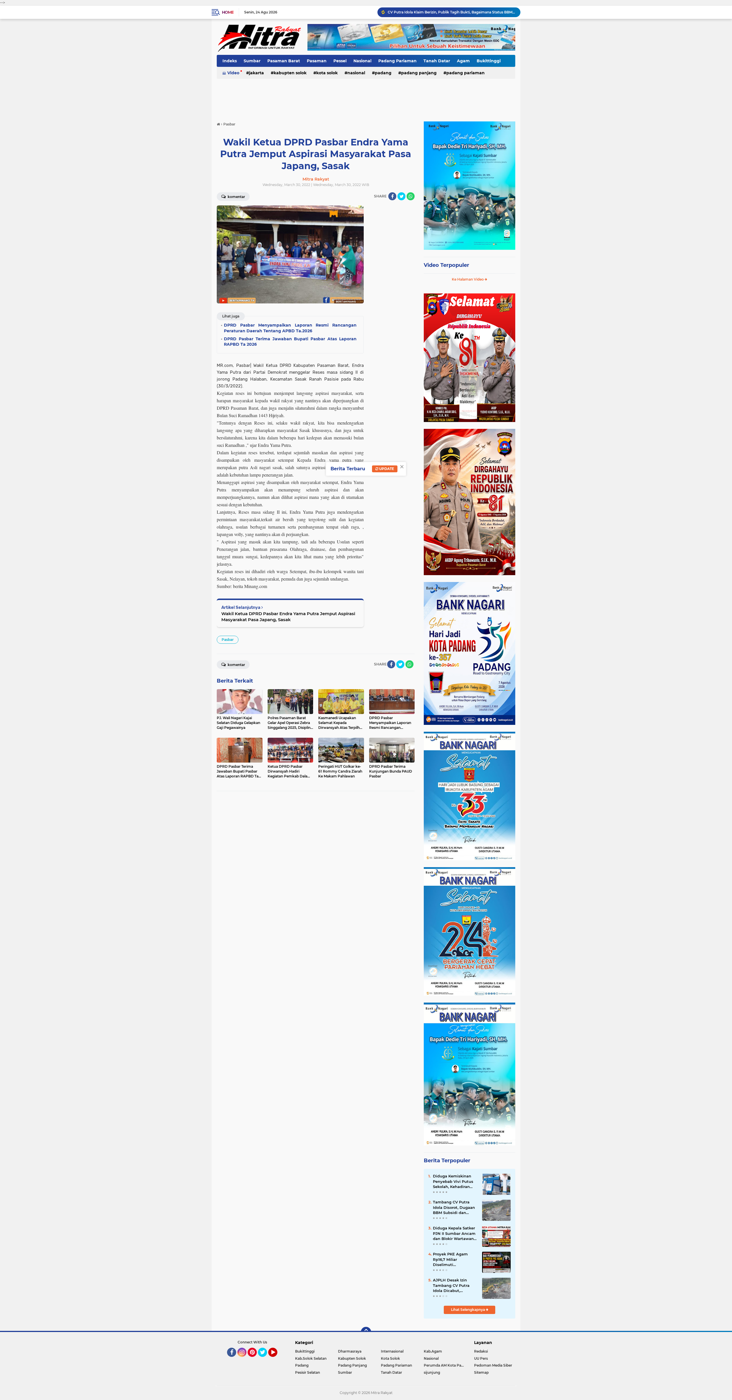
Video (233, 72)
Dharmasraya (349, 1351)
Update (386, 469)
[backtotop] (366, 1332)
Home (228, 12)
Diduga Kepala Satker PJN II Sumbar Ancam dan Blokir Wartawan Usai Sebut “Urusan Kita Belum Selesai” (454, 1233)
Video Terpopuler (446, 265)
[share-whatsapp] (411, 196)
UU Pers (481, 1358)
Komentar (236, 197)
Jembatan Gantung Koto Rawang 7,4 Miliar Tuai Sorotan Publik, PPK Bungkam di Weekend (451, 12)
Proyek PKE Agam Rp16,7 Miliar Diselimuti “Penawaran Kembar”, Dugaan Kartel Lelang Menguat (454, 1259)
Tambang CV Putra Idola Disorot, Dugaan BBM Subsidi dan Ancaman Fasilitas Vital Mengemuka (454, 1207)
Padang (383, 72)
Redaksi (481, 1351)
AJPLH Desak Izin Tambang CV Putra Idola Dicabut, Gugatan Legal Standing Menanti (451, 1285)
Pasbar (228, 639)
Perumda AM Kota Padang (445, 1365)
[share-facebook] (392, 196)
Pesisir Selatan (307, 1372)
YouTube (276, 1359)
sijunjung (432, 1372)
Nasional (362, 60)
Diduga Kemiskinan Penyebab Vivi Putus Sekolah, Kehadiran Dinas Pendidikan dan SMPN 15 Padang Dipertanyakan (454, 1181)
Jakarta (256, 72)
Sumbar (252, 60)
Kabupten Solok (290, 72)
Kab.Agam (433, 1351)
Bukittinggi (489, 60)
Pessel (340, 60)
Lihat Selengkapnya (468, 1309)
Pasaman (317, 60)
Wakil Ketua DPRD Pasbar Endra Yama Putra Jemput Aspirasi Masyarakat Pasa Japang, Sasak (288, 616)
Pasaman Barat (283, 60)
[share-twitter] (401, 196)
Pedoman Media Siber (493, 1365)
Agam (463, 60)
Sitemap (481, 1372)
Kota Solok (327, 72)
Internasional (392, 1351)
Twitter (265, 1359)
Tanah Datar (436, 60)
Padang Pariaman (397, 60)
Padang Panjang (419, 72)
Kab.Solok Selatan (311, 1358)
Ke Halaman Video (468, 279)
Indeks (229, 60)
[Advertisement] (366, 97)
